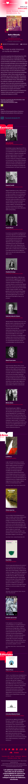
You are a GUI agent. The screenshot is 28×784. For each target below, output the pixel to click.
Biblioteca (22, 11)
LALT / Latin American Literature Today (14, 39)
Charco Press (11, 592)
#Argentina (3, 111)
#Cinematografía (10, 111)
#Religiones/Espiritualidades (7, 113)
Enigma (25, 760)
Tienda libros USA (5, 756)
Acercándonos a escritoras (14, 38)
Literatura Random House (20, 646)
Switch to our (22, 7)
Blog (19, 13)
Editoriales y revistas (11, 13)
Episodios (8, 11)
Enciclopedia (15, 11)
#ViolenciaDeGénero (18, 113)
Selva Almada (8, 485)
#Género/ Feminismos (18, 111)
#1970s (2, 109)
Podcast (12, 756)
